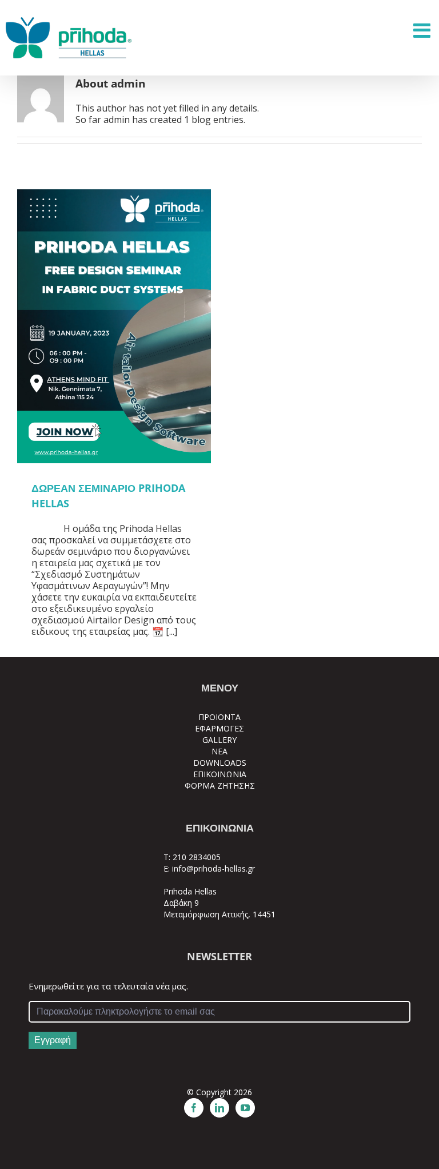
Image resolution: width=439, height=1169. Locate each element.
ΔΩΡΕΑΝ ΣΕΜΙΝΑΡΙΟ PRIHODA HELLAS (114, 327)
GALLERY (219, 739)
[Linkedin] (219, 1108)
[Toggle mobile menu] (423, 30)
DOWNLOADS (219, 762)
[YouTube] (245, 1108)
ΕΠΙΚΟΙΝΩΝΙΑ (219, 774)
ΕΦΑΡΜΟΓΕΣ (219, 728)
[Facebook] (193, 1108)
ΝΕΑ (219, 751)
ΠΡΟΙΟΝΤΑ (219, 716)
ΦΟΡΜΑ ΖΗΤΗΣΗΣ (220, 785)
